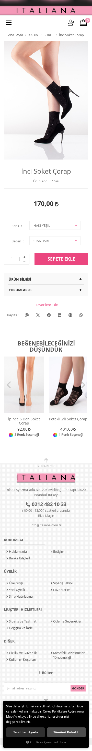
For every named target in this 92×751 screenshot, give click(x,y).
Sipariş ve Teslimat (23, 621)
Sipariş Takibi (63, 583)
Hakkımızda (18, 551)
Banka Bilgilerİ (19, 558)
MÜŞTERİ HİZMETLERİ (23, 609)
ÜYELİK (10, 571)
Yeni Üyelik (17, 589)
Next (83, 385)
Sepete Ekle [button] (61, 259)
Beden (16, 241)
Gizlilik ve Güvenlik (23, 652)
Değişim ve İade (21, 628)
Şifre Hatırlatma (21, 596)
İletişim (58, 551)
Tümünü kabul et (66, 732)
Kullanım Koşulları (22, 659)
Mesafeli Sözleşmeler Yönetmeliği (69, 655)
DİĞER (9, 641)
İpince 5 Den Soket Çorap (24, 421)
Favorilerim (61, 589)
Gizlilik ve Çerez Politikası (48, 742)
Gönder (78, 688)
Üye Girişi (16, 583)
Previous (9, 385)
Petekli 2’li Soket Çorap (68, 419)
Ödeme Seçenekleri (67, 621)
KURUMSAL (14, 539)
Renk (15, 225)
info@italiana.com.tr (46, 525)
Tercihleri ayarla (25, 732)
